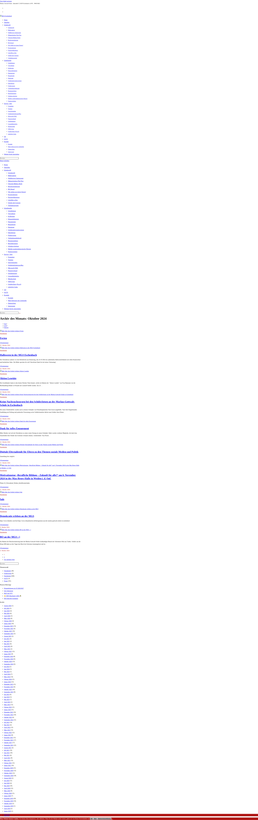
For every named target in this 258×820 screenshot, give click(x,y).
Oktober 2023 (8, 689)
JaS (5, 290)
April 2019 (7, 808)
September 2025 (8, 633)
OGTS (6, 292)
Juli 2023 (6, 694)
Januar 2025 (7, 654)
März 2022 (7, 730)
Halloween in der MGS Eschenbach (18, 355)
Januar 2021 (7, 765)
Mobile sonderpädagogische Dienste (19, 249)
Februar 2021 (8, 763)
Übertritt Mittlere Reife (15, 184)
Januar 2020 (7, 796)
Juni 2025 (7, 641)
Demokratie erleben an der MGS (17, 516)
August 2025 (7, 636)
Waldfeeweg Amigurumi (15, 178)
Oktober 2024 (8, 661)
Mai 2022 (6, 725)
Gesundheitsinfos (13, 276)
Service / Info (8, 254)
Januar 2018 (7, 811)
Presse (6, 581)
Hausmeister (12, 222)
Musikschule (12, 279)
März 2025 (7, 649)
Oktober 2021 (8, 742)
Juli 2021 (6, 750)
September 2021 (8, 745)
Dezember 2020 (8, 768)
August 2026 (7, 606)
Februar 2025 (8, 651)
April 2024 (7, 674)
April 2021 (7, 758)
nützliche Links (13, 287)
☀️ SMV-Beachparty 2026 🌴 (12, 596)
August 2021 (7, 748)
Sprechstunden (12, 262)
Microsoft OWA (13, 268)
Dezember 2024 (8, 656)
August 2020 (7, 778)
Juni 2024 (7, 669)
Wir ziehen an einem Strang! (17, 192)
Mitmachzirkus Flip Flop (15, 181)
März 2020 (7, 791)
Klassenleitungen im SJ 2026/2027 (14, 588)
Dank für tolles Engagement (14, 428)
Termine (10, 260)
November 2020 (8, 770)
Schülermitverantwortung (16, 230)
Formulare (11, 257)
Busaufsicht (11, 224)
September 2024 (8, 664)
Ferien (3, 338)
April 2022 (7, 727)
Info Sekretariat (8, 591)
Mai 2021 (6, 755)
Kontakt (6, 295)
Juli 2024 (6, 666)
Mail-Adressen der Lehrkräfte (17, 300)
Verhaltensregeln (13, 205)
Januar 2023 (7, 710)
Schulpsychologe (13, 246)
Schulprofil (7, 170)
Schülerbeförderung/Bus (15, 265)
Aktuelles (7, 167)
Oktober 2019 (8, 803)
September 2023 (8, 692)
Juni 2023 (7, 697)
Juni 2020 (7, 783)
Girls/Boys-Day (13, 200)
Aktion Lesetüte (8, 378)
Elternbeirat (11, 232)
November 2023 (8, 687)
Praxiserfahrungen (14, 197)
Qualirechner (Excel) (14, 284)
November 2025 (8, 628)
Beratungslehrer (13, 241)
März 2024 (7, 677)
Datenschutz (12, 303)
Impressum (11, 306)
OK (92, 818)
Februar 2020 (8, 793)
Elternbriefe (7, 571)
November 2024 (8, 659)
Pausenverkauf (12, 271)
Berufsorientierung (14, 186)
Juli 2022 (6, 722)
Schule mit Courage (14, 203)
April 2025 (7, 646)
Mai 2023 (6, 699)
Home (6, 165)
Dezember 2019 (8, 798)
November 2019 (8, 801)
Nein (95, 818)
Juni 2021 (7, 753)
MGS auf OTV (8, 593)
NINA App (11, 281)
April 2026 (7, 616)
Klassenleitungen (13, 219)
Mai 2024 (6, 671)
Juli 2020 (6, 780)
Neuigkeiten (3, 333)
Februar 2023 (8, 707)
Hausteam (11, 227)
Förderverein (12, 235)
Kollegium (11, 216)
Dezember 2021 (8, 737)
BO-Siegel (11, 189)
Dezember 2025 (8, 626)
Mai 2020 (6, 786)
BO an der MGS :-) (10, 537)
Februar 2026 (8, 621)
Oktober (6, 327)
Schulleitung (12, 211)
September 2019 (8, 806)
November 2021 (8, 740)
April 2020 (7, 788)
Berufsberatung (13, 243)
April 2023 (7, 702)
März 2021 (7, 760)
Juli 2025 (6, 639)
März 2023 (7, 704)
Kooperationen (12, 194)
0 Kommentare (4, 343)
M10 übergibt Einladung (11, 598)
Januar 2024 (7, 682)
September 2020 (8, 775)
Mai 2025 (6, 644)
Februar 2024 (8, 679)
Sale (2, 499)
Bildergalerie (12, 175)
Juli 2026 (6, 608)
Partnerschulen (12, 252)
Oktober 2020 (8, 773)
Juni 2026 (7, 611)
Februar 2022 (8, 732)
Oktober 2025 (8, 631)
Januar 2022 (7, 735)
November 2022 (8, 715)
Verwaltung (11, 213)
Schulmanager (12, 273)
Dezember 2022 (8, 712)
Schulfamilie (8, 208)
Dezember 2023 (8, 684)
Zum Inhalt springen (6, 1)
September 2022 (8, 720)
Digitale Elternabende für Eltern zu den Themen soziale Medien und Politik (39, 451)
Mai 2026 (6, 613)
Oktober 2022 (8, 717)
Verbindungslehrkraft (14, 238)
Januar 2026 (7, 623)
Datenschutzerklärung (104, 818)
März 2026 (7, 618)
